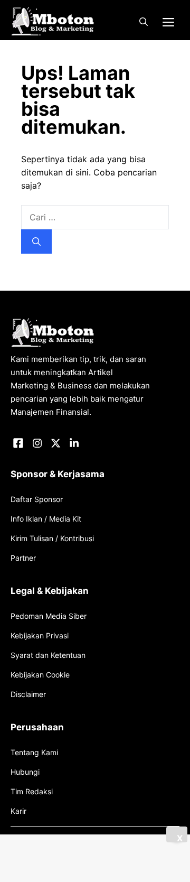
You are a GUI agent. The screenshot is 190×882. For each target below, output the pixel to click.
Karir (18, 810)
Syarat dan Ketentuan (48, 655)
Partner (23, 557)
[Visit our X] (56, 443)
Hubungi (25, 771)
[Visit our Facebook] (18, 443)
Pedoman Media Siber (49, 615)
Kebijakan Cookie (40, 674)
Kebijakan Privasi (40, 635)
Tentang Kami (34, 752)
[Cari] (36, 241)
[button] (143, 21)
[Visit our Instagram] (37, 443)
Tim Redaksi (32, 791)
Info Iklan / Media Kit (46, 518)
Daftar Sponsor (37, 499)
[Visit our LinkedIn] (74, 443)
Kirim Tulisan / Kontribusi (52, 538)
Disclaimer (28, 694)
